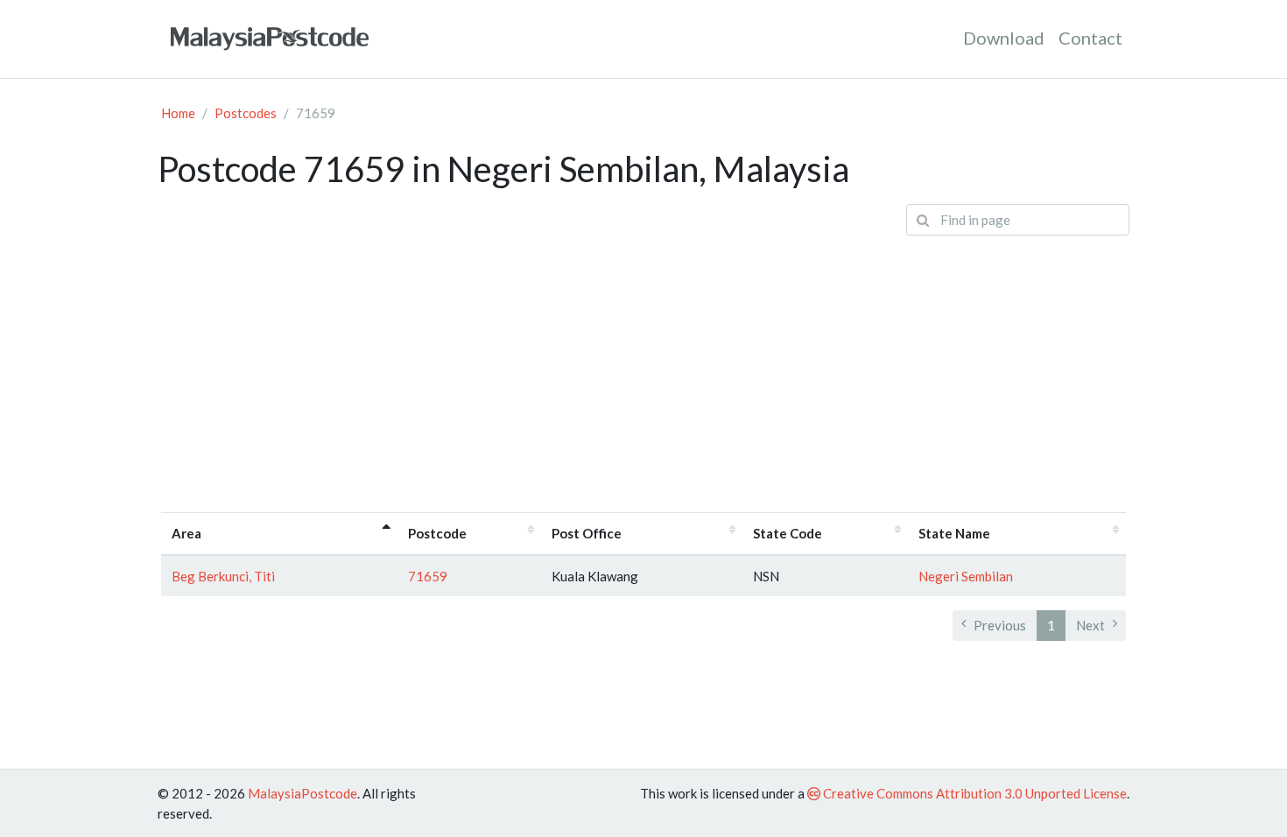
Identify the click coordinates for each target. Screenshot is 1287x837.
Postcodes (245, 113)
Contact (1090, 37)
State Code (787, 533)
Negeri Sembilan (965, 576)
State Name (954, 533)
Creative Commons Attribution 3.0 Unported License (973, 793)
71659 (427, 576)
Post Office (587, 533)
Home (178, 113)
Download (1003, 37)
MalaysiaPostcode (302, 793)
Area (186, 533)
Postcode (437, 533)
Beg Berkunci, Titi (223, 576)
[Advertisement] (643, 372)
